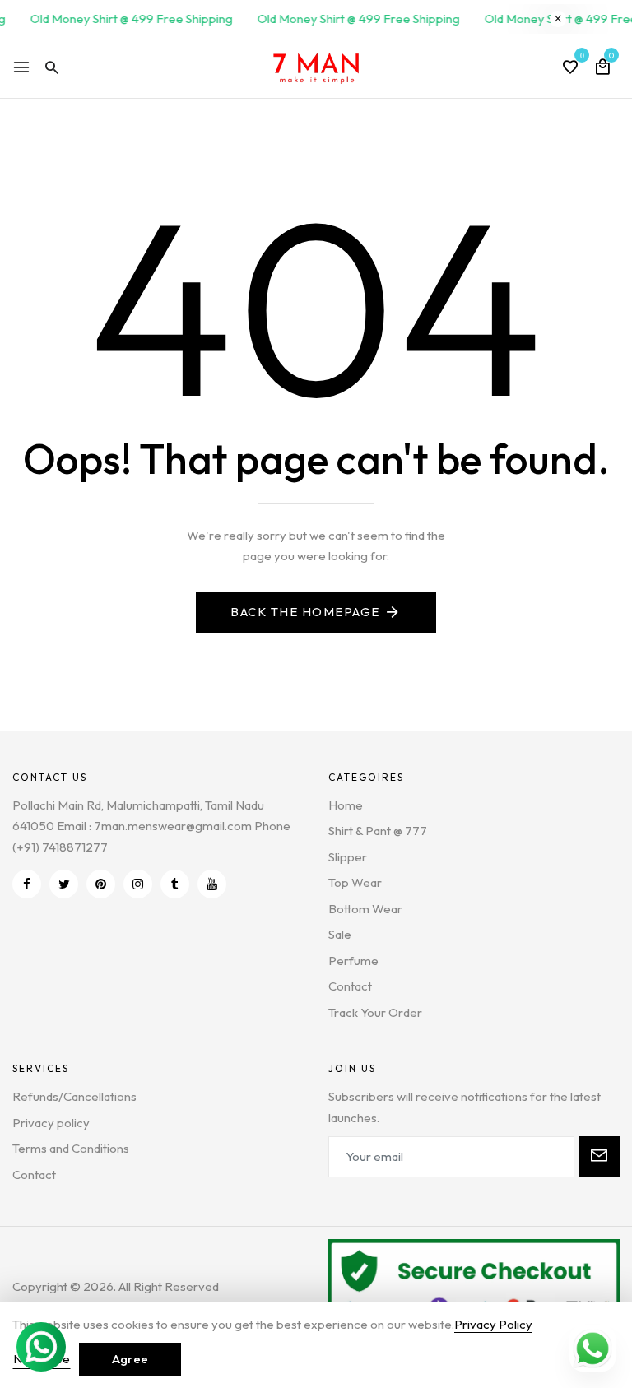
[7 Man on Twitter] (63, 884)
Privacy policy (51, 1122)
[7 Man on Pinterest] (100, 884)
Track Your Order (375, 1012)
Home (345, 805)
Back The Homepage (305, 612)
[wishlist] (570, 68)
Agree (130, 1359)
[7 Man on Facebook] (26, 884)
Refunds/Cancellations (74, 1096)
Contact (350, 986)
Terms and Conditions (70, 1148)
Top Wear (355, 882)
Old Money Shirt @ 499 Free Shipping (126, 18)
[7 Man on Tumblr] (174, 884)
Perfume (353, 960)
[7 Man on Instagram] (137, 884)
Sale (339, 934)
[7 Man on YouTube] (212, 884)
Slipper (347, 857)
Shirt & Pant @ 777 (377, 830)
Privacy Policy (493, 1324)
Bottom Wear (365, 909)
